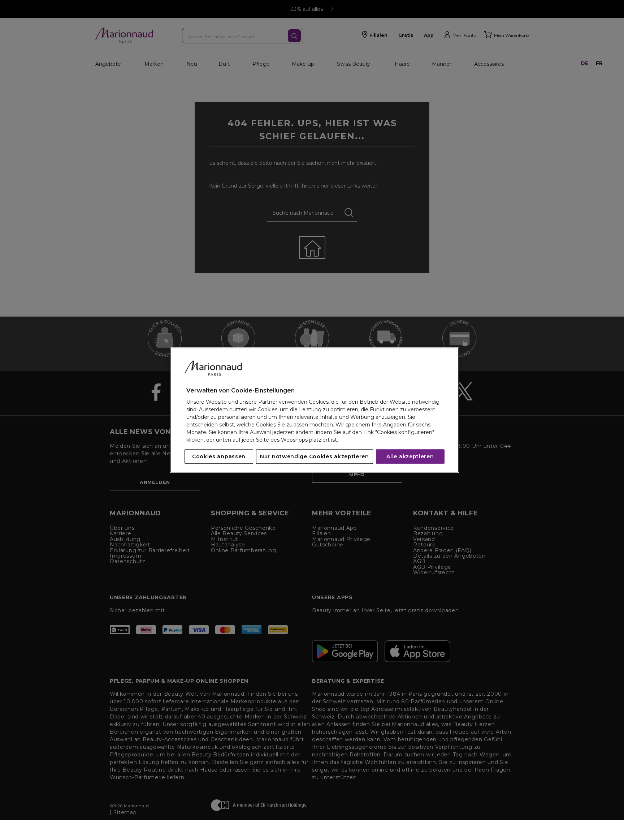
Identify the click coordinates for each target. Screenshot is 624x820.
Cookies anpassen (219, 456)
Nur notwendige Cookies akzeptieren (314, 456)
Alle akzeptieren (410, 456)
